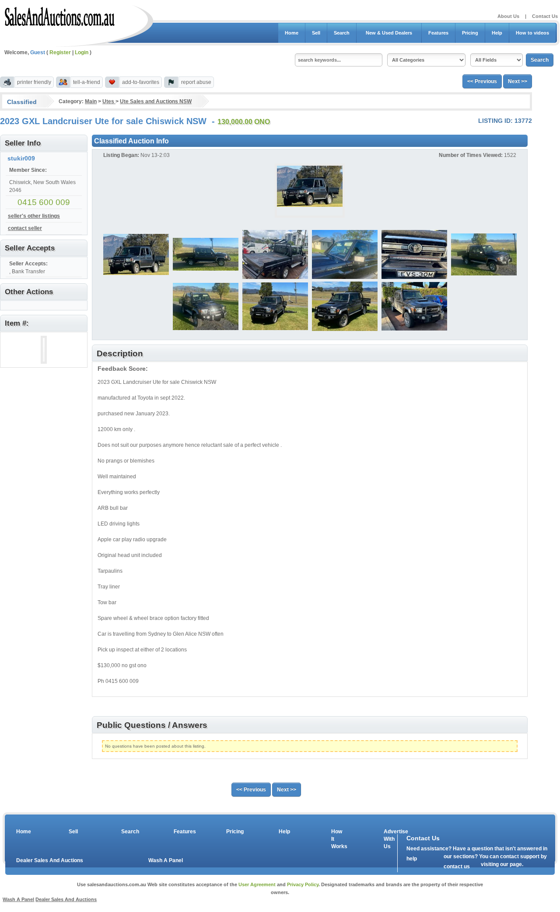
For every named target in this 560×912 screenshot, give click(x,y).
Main (91, 101)
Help (497, 32)
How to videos (532, 32)
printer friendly (34, 82)
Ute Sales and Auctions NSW (156, 101)
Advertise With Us (390, 838)
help (411, 859)
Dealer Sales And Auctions (49, 860)
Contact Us (545, 16)
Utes (109, 101)
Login (81, 52)
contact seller (25, 228)
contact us (457, 866)
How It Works (337, 838)
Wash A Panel (165, 860)
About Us (508, 16)
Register (60, 52)
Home (291, 32)
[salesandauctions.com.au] (60, 15)
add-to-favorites (140, 82)
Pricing (470, 32)
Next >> (517, 81)
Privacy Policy (302, 884)
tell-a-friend (86, 82)
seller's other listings (34, 216)
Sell (316, 32)
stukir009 (21, 158)
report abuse (196, 82)
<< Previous (482, 81)
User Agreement (257, 884)
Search (342, 32)
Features (438, 32)
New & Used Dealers (389, 32)
